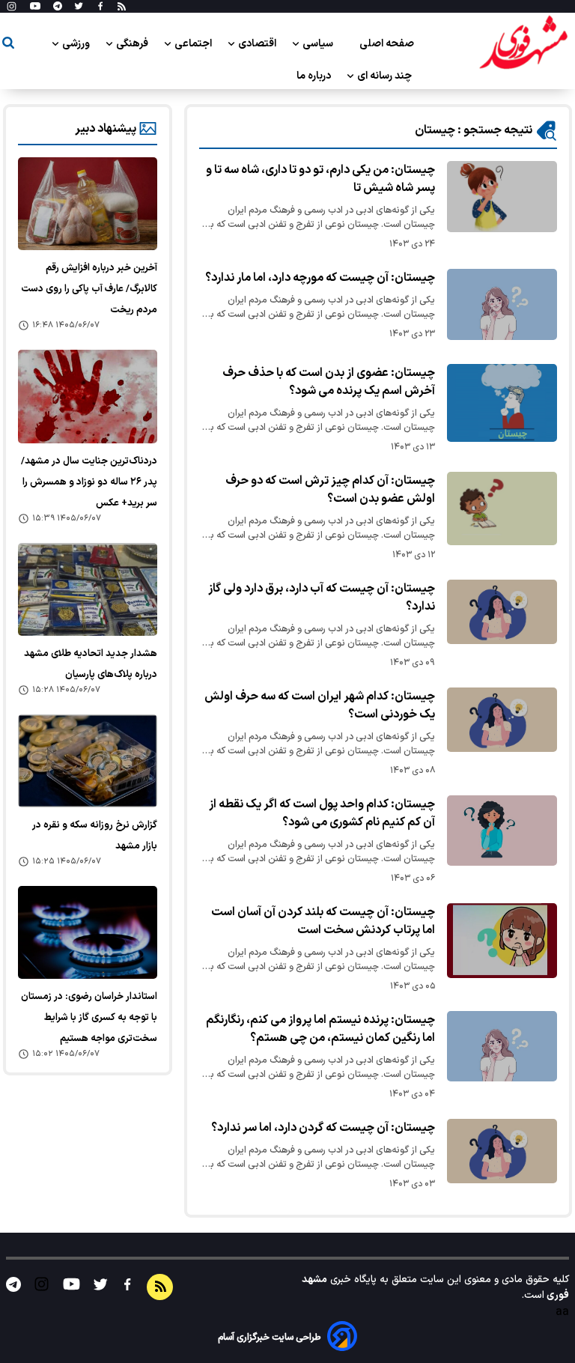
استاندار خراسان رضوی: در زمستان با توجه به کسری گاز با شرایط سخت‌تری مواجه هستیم (89, 1017)
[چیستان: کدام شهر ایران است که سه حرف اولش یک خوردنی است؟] (502, 720)
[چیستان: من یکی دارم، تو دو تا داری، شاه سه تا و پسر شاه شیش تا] (502, 196)
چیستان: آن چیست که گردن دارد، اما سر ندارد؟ (323, 1128)
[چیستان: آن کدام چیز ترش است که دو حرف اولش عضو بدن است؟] (502, 508)
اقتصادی (258, 44)
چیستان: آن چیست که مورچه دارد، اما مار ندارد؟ (320, 278)
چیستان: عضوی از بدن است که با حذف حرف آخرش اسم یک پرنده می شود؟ (328, 382)
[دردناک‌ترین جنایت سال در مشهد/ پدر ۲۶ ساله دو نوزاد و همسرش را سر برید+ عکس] (87, 396)
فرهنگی (133, 44)
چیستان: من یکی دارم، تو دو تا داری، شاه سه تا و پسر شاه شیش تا (320, 179)
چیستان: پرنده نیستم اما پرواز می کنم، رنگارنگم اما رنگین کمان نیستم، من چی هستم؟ (320, 1029)
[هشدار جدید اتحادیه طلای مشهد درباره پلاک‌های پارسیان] (87, 589)
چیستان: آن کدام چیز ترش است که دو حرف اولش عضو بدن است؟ (330, 490)
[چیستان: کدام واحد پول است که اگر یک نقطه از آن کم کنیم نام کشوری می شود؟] (502, 830)
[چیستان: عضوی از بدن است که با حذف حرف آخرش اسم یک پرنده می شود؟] (502, 403)
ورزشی (77, 44)
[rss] (122, 6)
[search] (8, 45)
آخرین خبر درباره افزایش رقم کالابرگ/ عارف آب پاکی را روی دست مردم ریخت (89, 289)
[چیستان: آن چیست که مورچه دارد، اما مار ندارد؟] (502, 304)
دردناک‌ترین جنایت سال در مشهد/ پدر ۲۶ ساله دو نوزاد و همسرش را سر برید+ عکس (89, 482)
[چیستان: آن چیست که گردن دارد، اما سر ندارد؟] (502, 1151)
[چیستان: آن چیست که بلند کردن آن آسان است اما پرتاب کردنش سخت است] (502, 940)
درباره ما (314, 76)
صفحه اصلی (386, 44)
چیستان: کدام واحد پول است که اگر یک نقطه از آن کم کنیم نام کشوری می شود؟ (322, 813)
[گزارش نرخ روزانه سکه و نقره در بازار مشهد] (87, 760)
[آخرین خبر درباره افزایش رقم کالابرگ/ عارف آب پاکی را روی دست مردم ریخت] (87, 203)
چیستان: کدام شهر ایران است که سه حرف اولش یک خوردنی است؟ (319, 705)
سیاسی (318, 44)
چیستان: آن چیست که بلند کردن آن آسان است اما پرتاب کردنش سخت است (323, 921)
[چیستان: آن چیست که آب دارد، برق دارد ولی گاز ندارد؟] (502, 612)
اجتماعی (194, 44)
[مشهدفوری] (523, 43)
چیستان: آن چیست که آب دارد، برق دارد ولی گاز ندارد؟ (321, 598)
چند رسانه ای (385, 76)
